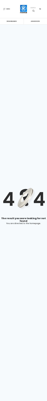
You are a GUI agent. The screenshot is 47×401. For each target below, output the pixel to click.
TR (40, 9)
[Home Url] (23, 9)
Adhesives (35, 21)
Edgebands (12, 21)
